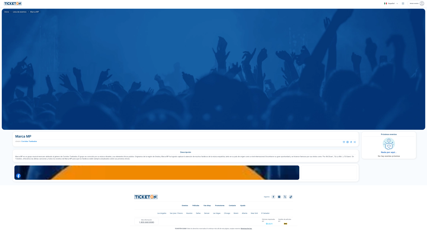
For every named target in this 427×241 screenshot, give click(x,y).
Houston (189, 213)
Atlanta (244, 213)
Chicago (227, 213)
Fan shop (207, 205)
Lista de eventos (19, 12)
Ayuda (242, 205)
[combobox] (391, 3)
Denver (207, 213)
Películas (195, 205)
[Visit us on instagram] (279, 197)
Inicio (6, 12)
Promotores (219, 205)
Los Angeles (161, 213)
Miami (236, 213)
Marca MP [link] (34, 12)
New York (254, 213)
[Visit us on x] (285, 197)
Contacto (232, 205)
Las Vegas (216, 213)
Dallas (198, 213)
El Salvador (265, 213)
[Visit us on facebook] (273, 197)
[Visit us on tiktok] (291, 197)
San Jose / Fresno (176, 213)
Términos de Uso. (246, 229)
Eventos (185, 205)
